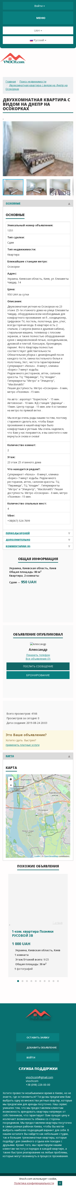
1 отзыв (58, 923)
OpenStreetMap (51, 856)
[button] (70, 125)
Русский (39, 40)
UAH (37, 30)
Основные (13, 203)
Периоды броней (18, 533)
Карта (10, 756)
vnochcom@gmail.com (39, 1077)
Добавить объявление (42, 1047)
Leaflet (37, 856)
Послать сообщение (38, 666)
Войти (38, 6)
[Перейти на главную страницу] (13, 59)
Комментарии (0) (18, 546)
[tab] (38, 203)
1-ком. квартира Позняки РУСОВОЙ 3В (32, 933)
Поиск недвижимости (32, 81)
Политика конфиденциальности (34, 1183)
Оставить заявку (38, 1037)
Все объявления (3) (38, 658)
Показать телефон (38, 655)
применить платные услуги (22, 745)
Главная (11, 81)
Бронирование (38, 675)
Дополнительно (18, 539)
